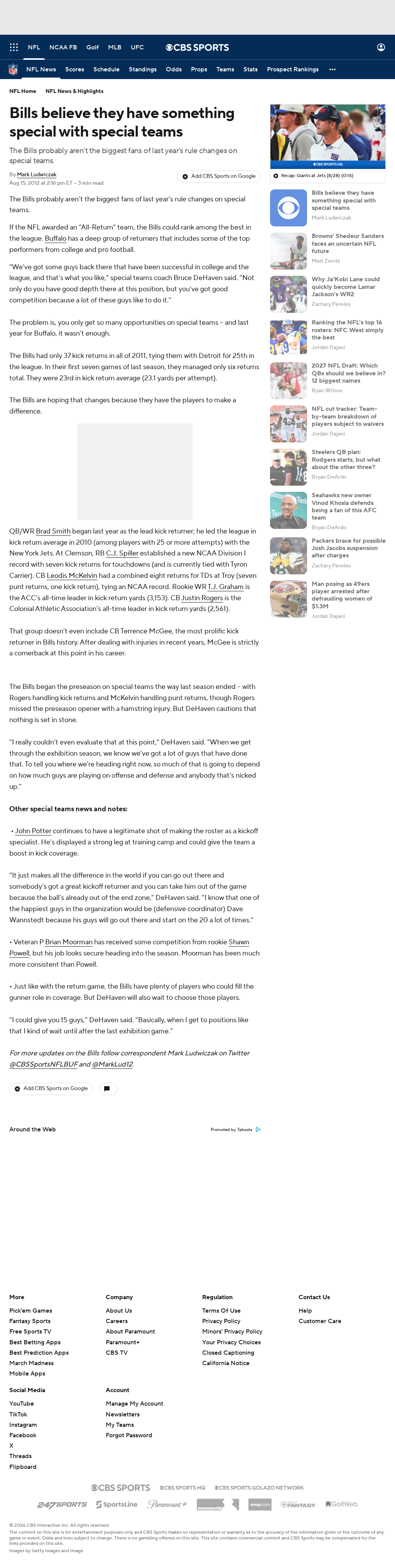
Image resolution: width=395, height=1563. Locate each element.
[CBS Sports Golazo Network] (259, 1487)
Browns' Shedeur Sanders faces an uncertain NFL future (348, 243)
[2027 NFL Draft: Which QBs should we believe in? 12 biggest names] (288, 380)
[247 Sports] (62, 1503)
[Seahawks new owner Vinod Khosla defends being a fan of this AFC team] (288, 510)
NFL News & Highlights (75, 91)
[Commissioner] (218, 1502)
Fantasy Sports (30, 1321)
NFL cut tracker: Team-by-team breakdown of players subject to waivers (348, 416)
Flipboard (23, 1467)
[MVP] (260, 1502)
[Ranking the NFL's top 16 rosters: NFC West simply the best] (288, 337)
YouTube (21, 1404)
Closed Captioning (228, 1345)
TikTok (18, 1414)
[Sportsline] (117, 1503)
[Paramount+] (167, 1503)
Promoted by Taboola (231, 1130)
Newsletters (123, 1414)
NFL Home (22, 91)
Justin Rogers (202, 598)
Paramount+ (123, 1342)
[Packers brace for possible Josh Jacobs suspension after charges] (288, 555)
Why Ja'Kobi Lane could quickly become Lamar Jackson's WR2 (346, 286)
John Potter (33, 831)
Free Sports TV (30, 1331)
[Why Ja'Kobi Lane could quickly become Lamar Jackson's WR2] (288, 294)
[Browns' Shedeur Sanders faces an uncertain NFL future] (288, 251)
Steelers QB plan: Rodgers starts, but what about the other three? (346, 459)
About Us (119, 1311)
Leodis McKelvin (72, 575)
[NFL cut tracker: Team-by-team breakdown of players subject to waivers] (288, 423)
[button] (14, 47)
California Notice (226, 1356)
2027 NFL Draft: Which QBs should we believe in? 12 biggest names (349, 373)
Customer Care (320, 1321)
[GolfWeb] (342, 1504)
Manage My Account (134, 1404)
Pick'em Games (30, 1311)
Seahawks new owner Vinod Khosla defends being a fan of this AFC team (344, 506)
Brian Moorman (69, 942)
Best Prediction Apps (39, 1353)
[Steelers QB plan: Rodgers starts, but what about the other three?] (288, 467)
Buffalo (55, 238)
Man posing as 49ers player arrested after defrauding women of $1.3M (342, 595)
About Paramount (130, 1331)
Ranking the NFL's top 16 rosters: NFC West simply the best (348, 330)
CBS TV (117, 1353)
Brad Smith (53, 531)
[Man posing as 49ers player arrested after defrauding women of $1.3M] (288, 599)
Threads (20, 1456)
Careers (117, 1321)
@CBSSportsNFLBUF (43, 1064)
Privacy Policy (221, 1321)
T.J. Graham (226, 586)
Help (305, 1311)
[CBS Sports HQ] (182, 1487)
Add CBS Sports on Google (223, 176)
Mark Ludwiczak (36, 174)
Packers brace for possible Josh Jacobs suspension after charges (349, 548)
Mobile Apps (27, 1373)
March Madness (31, 1363)
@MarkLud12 (112, 1064)
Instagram (23, 1425)
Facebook (22, 1435)
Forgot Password (129, 1435)
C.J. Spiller (122, 553)
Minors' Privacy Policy (232, 1331)
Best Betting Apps (35, 1342)
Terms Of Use (221, 1311)
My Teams (120, 1425)
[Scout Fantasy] (298, 1504)
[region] (327, 137)
